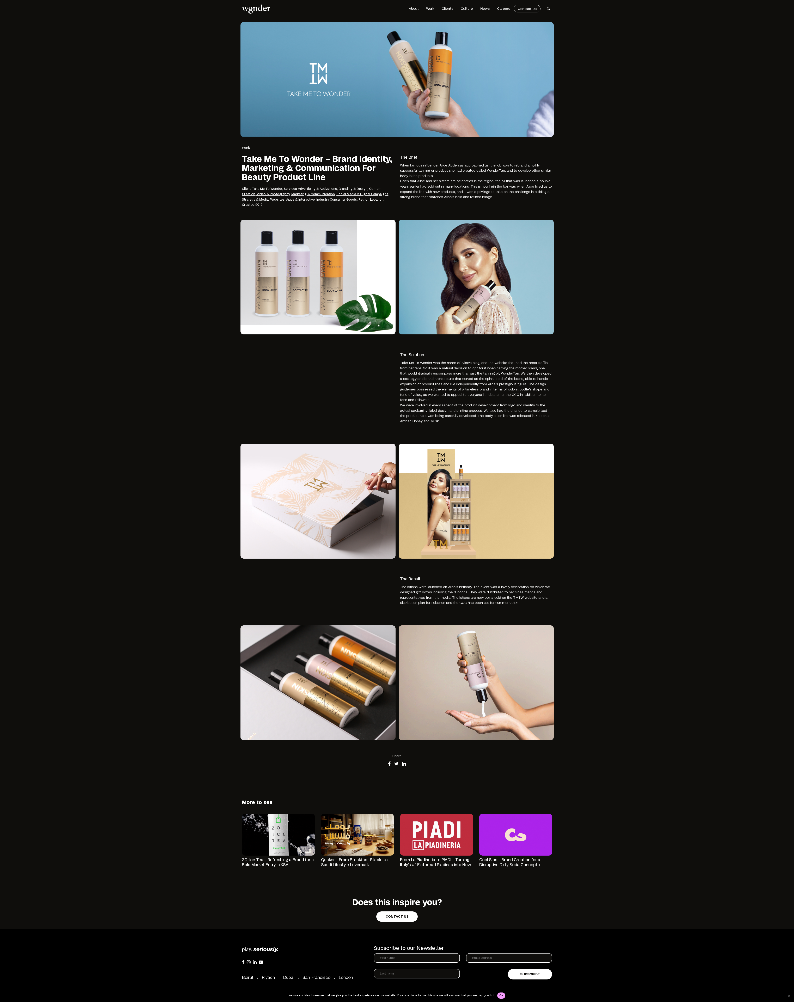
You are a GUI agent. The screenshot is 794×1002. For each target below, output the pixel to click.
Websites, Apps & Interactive (292, 199)
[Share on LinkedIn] (404, 764)
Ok (501, 995)
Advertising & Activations (317, 188)
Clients (447, 8)
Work (430, 8)
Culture (467, 8)
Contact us (397, 916)
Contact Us (527, 9)
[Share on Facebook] (389, 764)
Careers (503, 8)
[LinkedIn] (255, 962)
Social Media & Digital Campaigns (362, 194)
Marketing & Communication (313, 194)
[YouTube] (261, 962)
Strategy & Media (255, 199)
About (414, 8)
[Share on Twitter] (396, 764)
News (485, 8)
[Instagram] (249, 962)
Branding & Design (353, 188)
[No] (789, 996)
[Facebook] (243, 962)
